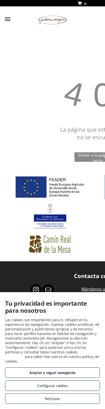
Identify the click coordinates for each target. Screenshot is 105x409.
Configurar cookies (52, 385)
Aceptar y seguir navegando (52, 372)
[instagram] (36, 290)
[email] (48, 290)
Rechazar (52, 398)
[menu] (8, 19)
